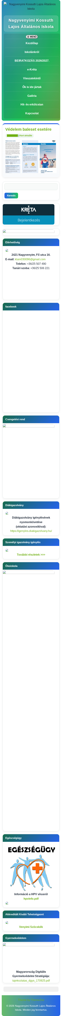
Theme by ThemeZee (31, 1000)
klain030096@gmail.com (30, 259)
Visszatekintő (32, 78)
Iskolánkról (32, 52)
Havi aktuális (25, 135)
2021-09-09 (12, 135)
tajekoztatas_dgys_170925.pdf (31, 980)
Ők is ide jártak (32, 87)
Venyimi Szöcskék (31, 926)
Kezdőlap (32, 43)
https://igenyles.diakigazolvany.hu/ (31, 530)
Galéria (32, 95)
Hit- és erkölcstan (31, 104)
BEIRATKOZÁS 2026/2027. (32, 60)
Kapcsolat (32, 113)
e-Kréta (32, 69)
